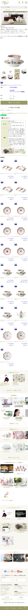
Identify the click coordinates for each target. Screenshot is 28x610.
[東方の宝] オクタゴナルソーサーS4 (20, 236)
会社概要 (7, 597)
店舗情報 (19, 608)
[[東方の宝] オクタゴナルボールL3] (7, 354)
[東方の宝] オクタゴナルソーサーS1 (7, 216)
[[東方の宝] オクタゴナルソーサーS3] (7, 228)
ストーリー (3, 608)
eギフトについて (4, 591)
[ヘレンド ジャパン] (5, 4)
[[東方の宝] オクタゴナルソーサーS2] (20, 208)
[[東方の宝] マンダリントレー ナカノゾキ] (20, 165)
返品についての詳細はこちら (7, 110)
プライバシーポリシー (21, 599)
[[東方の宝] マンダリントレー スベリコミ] (20, 187)
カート (23, 3)
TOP (2, 9)
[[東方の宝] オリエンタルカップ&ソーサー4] (7, 291)
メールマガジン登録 (14, 579)
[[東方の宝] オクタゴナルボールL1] (7, 334)
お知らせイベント (25, 608)
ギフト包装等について (5, 593)
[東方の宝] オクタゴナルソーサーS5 (7, 256)
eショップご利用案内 (5, 589)
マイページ (19, 3)
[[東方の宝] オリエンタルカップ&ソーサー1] (7, 269)
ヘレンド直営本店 (17, 586)
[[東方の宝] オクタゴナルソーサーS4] (20, 228)
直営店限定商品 (7, 9)
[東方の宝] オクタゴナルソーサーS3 (7, 236)
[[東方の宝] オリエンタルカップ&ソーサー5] (20, 291)
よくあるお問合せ (17, 593)
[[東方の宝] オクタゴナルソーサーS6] (20, 249)
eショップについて (4, 586)
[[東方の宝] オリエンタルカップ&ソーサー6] (7, 312)
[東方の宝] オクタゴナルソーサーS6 (20, 256)
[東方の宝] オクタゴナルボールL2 (20, 341)
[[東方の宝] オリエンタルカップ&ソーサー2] (20, 269)
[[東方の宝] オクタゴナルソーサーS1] (7, 208)
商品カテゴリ (8, 608)
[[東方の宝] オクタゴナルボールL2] (20, 334)
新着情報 (13, 608)
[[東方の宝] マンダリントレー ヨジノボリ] (7, 187)
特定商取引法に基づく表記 (7, 599)
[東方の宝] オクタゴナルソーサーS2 (20, 216)
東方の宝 (14, 9)
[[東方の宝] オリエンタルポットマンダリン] (20, 312)
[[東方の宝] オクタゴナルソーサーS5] (7, 249)
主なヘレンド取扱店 (18, 588)
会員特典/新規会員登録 (5, 588)
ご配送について (4, 594)
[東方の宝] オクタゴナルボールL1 (7, 341)
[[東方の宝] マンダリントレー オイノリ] (7, 165)
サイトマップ (7, 600)
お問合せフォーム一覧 (18, 594)
